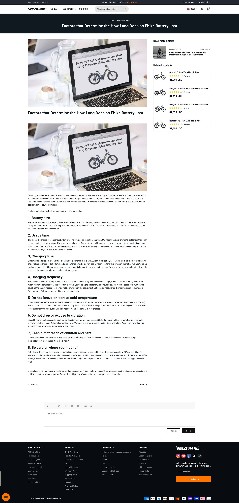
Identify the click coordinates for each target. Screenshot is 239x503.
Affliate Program (145, 467)
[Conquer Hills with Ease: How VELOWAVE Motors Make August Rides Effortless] (159, 52)
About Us (142, 452)
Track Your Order (71, 452)
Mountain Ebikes (34, 463)
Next (142, 385)
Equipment (68, 9)
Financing (69, 482)
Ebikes (54, 9)
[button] (208, 9)
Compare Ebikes (34, 482)
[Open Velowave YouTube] (183, 457)
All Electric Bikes (34, 452)
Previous (34, 385)
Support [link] (83, 9)
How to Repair (107, 475)
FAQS (67, 463)
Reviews (105, 456)
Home (111, 20)
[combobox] (108, 9)
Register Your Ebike (72, 456)
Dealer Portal (144, 460)
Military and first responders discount (116, 452)
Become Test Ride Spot (111, 471)
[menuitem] (45, 452)
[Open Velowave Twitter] (194, 457)
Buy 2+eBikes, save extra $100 (118, 2)
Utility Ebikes (33, 471)
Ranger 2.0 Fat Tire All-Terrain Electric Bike (188, 88)
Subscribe (192, 479)
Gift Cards (32, 478)
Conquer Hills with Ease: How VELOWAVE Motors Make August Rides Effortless (187, 53)
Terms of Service (145, 475)
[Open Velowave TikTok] (199, 457)
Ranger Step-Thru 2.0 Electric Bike (184, 121)
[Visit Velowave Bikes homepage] (33, 2)
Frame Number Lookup (74, 460)
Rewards (142, 463)
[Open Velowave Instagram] (178, 457)
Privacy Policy (144, 471)
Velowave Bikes (40, 498)
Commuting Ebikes (35, 460)
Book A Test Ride (108, 467)
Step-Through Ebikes (36, 467)
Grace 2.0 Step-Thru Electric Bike (184, 72)
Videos (104, 460)
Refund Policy (70, 478)
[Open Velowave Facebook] (189, 457)
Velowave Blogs (124, 20)
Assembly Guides (71, 467)
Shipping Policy (71, 475)
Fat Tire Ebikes (33, 456)
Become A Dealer (145, 456)
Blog (103, 463)
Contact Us (69, 490)
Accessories (32, 475)
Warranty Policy (71, 471)
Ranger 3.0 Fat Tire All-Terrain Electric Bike (188, 104)
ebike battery (87, 240)
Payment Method (71, 486)
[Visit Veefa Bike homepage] (46, 2)
